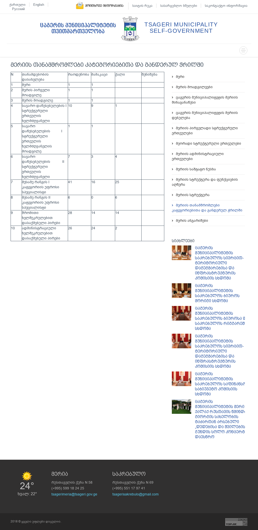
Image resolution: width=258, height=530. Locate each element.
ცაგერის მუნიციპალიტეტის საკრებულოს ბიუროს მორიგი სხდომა (217, 293)
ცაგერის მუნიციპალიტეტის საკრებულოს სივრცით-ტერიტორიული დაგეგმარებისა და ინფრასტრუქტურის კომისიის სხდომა (219, 262)
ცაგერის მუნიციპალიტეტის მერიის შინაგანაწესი (205, 100)
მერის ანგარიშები (192, 220)
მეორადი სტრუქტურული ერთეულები (208, 143)
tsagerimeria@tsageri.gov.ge (74, 494)
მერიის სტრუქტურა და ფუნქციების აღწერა (205, 182)
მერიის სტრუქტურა (193, 195)
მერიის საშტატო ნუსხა (196, 169)
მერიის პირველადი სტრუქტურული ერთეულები (205, 131)
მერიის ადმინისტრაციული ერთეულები (198, 156)
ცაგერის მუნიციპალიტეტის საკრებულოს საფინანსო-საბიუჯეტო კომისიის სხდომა (221, 383)
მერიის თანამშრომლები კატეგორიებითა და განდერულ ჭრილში (207, 208)
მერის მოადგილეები (194, 87)
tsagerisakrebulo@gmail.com (135, 494)
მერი (180, 76)
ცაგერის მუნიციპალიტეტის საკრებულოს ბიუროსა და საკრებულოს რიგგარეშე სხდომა (222, 318)
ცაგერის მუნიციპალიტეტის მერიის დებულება (205, 115)
